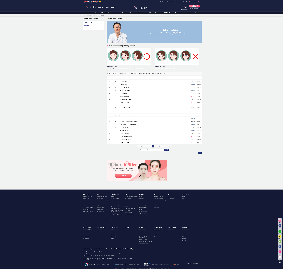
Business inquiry (87, 249)
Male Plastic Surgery (154, 12)
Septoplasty (99, 203)
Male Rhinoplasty (86, 238)
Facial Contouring (87, 12)
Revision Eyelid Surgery (129, 214)
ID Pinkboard (184, 234)
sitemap (198, 12)
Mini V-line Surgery (86, 200)
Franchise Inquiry (194, 1)
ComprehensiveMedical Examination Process (158, 234)
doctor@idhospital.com (89, 257)
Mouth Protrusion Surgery (115, 208)
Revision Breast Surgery (158, 205)
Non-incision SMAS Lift (143, 207)
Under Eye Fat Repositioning (130, 208)
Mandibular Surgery (114, 203)
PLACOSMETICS (166, 12)
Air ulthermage (99, 231)
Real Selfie (183, 231)
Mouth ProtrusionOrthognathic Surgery (115, 214)
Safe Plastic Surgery (169, 1)
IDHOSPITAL (141, 7)
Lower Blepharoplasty (143, 215)
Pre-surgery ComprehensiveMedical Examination (158, 230)
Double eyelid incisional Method (130, 202)
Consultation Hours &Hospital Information (143, 237)
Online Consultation (178, 1)
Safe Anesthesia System (158, 236)
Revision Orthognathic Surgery (116, 218)
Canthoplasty (127, 210)
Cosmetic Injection (171, 198)
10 (164, 146)
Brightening (99, 232)
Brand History (113, 231)
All (107, 73)
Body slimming (99, 234)
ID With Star (184, 240)
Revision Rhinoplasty (100, 211)
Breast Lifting (156, 203)
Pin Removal (113, 220)
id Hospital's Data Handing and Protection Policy (119, 249)
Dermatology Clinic (159, 73)
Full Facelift (141, 209)
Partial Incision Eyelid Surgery (130, 204)
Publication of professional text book (145, 241)
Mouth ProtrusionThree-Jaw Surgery (114, 217)
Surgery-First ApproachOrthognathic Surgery (115, 206)
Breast (131, 12)
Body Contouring (141, 12)
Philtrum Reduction (86, 213)
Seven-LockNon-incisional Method (129, 201)
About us (162, 1)
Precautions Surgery (187, 12)
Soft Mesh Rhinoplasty (101, 205)
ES (100, 2)
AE (93, 2)
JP (88, 2)
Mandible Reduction (86, 198)
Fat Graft (140, 196)
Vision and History (142, 231)
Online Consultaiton (172, 227)
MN (91, 2)
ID (96, 2)
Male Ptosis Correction (86, 236)
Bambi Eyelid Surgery (129, 198)
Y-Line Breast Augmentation (158, 198)
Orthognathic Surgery (106, 12)
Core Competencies (142, 234)
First (138, 146)
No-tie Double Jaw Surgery (115, 200)
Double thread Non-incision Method (131, 196)
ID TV (183, 236)
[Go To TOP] (280, 262)
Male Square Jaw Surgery (87, 232)
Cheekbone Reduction (86, 205)
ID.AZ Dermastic (114, 234)
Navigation (113, 196)
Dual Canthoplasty (128, 212)
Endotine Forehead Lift (143, 211)
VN (95, 2)
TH (89, 2)
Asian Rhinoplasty (100, 198)
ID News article (184, 238)
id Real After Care (114, 236)
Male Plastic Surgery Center (87, 229)
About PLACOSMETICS (115, 229)
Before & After (186, 1)
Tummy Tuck (184, 198)
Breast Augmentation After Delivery (160, 200)
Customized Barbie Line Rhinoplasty (103, 200)
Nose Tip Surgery (100, 209)
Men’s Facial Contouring (87, 216)
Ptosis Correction (128, 206)
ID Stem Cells (141, 198)
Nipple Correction (156, 207)
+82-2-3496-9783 (194, 8)
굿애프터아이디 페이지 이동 (184, 7)
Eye (116, 12)
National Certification (143, 245)
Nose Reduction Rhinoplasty (102, 196)
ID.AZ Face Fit (113, 232)
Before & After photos (185, 229)
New (200, 152)
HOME (84, 15)
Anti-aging (123, 12)
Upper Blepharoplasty (143, 213)
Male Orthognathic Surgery (87, 231)
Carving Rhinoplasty (100, 207)
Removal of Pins (85, 215)
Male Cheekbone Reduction (87, 234)
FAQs (85, 29)
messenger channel (171, 229)
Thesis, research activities (143, 243)
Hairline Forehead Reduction (88, 211)
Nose (96, 12)
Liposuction (184, 196)
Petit (144, 73)
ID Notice (183, 232)
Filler (168, 196)
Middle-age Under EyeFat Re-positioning (143, 217)
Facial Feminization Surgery (87, 196)
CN (86, 2)
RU (98, 2)
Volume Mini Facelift (142, 205)
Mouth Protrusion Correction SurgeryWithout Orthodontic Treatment (117, 211)
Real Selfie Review (185, 227)
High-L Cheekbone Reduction (88, 207)
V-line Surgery (85, 203)
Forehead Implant (86, 209)
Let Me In (176, 12)
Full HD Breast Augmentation (159, 196)
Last (169, 146)
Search (166, 149)
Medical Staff (141, 232)
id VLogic (112, 238)
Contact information (88, 22)
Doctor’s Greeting (142, 229)
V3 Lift (140, 203)
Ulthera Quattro (100, 229)
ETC (164, 73)
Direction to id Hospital (143, 239)
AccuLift (140, 200)
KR (84, 2)
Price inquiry (86, 25)
